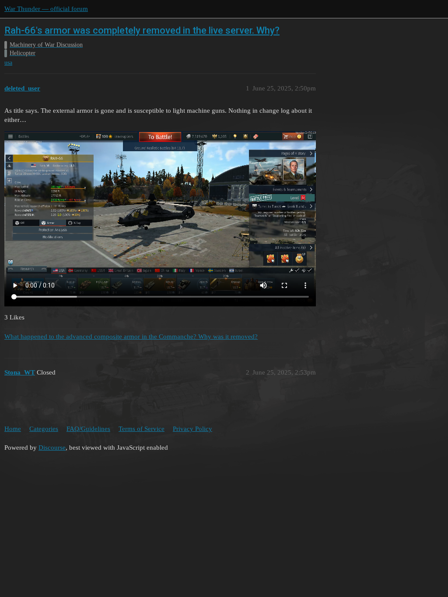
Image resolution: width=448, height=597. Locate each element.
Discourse (52, 447)
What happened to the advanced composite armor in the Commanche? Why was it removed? (131, 336)
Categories (43, 428)
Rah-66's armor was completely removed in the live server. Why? (142, 30)
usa (8, 62)
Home (12, 428)
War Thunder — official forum (46, 8)
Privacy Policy (192, 428)
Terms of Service (141, 428)
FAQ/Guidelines (88, 428)
